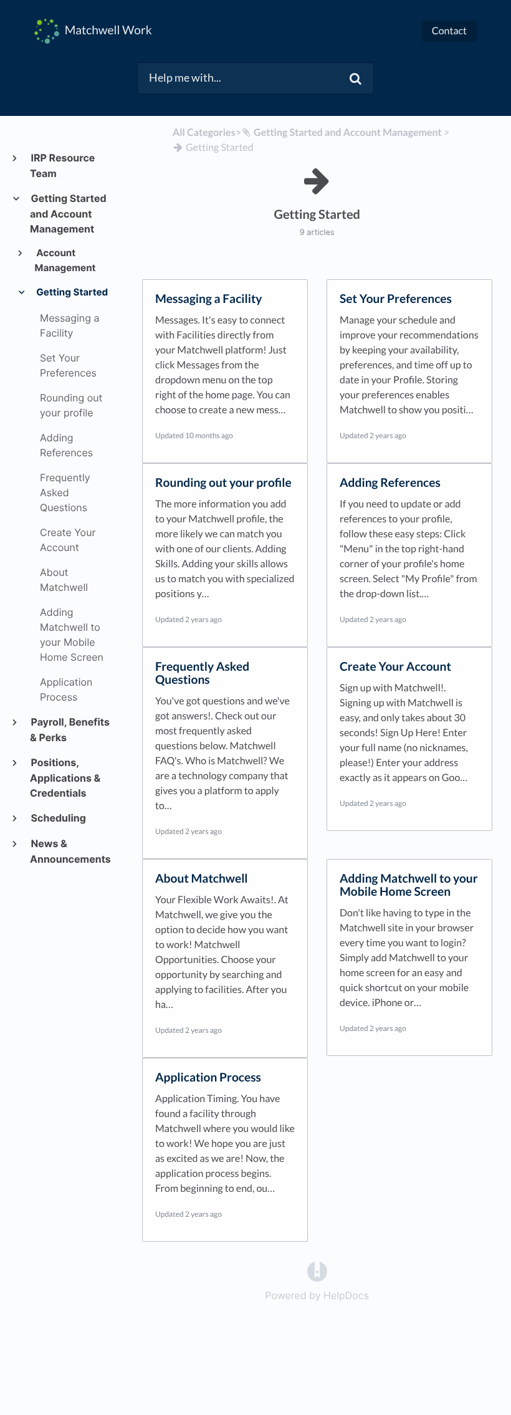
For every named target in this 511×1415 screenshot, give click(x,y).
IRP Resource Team (62, 165)
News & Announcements (70, 851)
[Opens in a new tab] (317, 1271)
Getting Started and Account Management (68, 213)
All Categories (204, 132)
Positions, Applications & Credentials (65, 777)
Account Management (65, 260)
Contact (449, 31)
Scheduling (58, 818)
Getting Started (71, 292)
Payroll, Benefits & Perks (70, 730)
